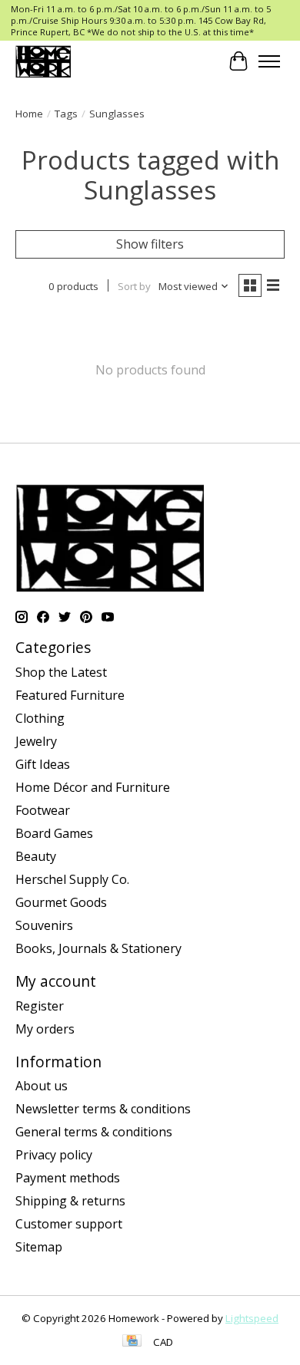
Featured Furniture (70, 695)
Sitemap (38, 1246)
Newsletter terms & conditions (103, 1108)
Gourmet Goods (61, 902)
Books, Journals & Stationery (98, 948)
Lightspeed (251, 1318)
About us (41, 1085)
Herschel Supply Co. (72, 879)
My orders (45, 1028)
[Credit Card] (132, 1342)
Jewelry (36, 741)
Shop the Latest (61, 672)
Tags (66, 113)
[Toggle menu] (269, 61)
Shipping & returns (70, 1200)
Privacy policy (53, 1154)
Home (29, 113)
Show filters (150, 244)
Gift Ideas (42, 764)
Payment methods (67, 1177)
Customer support (68, 1223)
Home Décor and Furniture (92, 787)
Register (39, 1005)
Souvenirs (44, 925)
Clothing (40, 718)
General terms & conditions (93, 1131)
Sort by (134, 286)
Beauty (35, 856)
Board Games (54, 833)
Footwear (42, 810)
